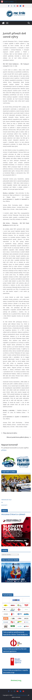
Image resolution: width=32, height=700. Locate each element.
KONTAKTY (4, 505)
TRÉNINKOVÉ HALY (6, 499)
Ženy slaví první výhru (10, 433)
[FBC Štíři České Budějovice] (3, 23)
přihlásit (3, 450)
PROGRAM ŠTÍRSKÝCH (13, 514)
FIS (2, 502)
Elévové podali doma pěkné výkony (18, 437)
